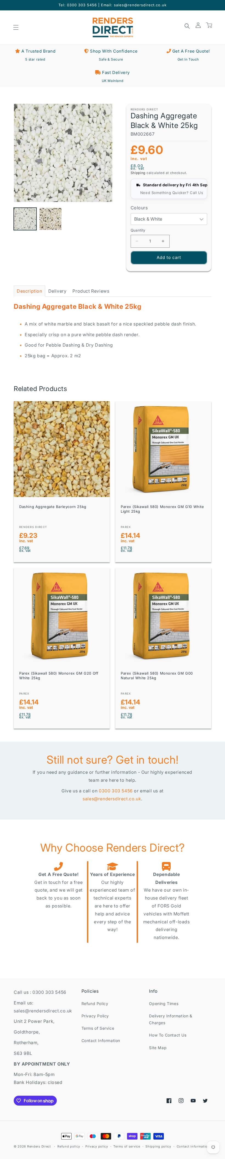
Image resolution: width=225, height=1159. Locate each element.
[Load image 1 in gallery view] (25, 219)
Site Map (158, 1047)
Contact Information (100, 1040)
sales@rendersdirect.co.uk (112, 798)
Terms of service (126, 1146)
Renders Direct (39, 1146)
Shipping (138, 173)
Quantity (138, 230)
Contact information (193, 1146)
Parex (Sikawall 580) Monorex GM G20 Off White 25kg (58, 675)
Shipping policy (158, 1146)
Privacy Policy (95, 1016)
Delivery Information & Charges (170, 1019)
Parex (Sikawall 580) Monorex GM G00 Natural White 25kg (157, 675)
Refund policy (68, 1146)
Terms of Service (97, 1028)
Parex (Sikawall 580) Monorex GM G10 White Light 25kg (162, 508)
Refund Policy (94, 1003)
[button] (15, 27)
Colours (139, 207)
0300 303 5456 (116, 790)
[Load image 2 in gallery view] (50, 219)
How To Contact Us (167, 1035)
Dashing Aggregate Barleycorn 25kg (52, 506)
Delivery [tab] (57, 291)
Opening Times (163, 1003)
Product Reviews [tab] (90, 291)
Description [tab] (29, 291)
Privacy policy (96, 1146)
